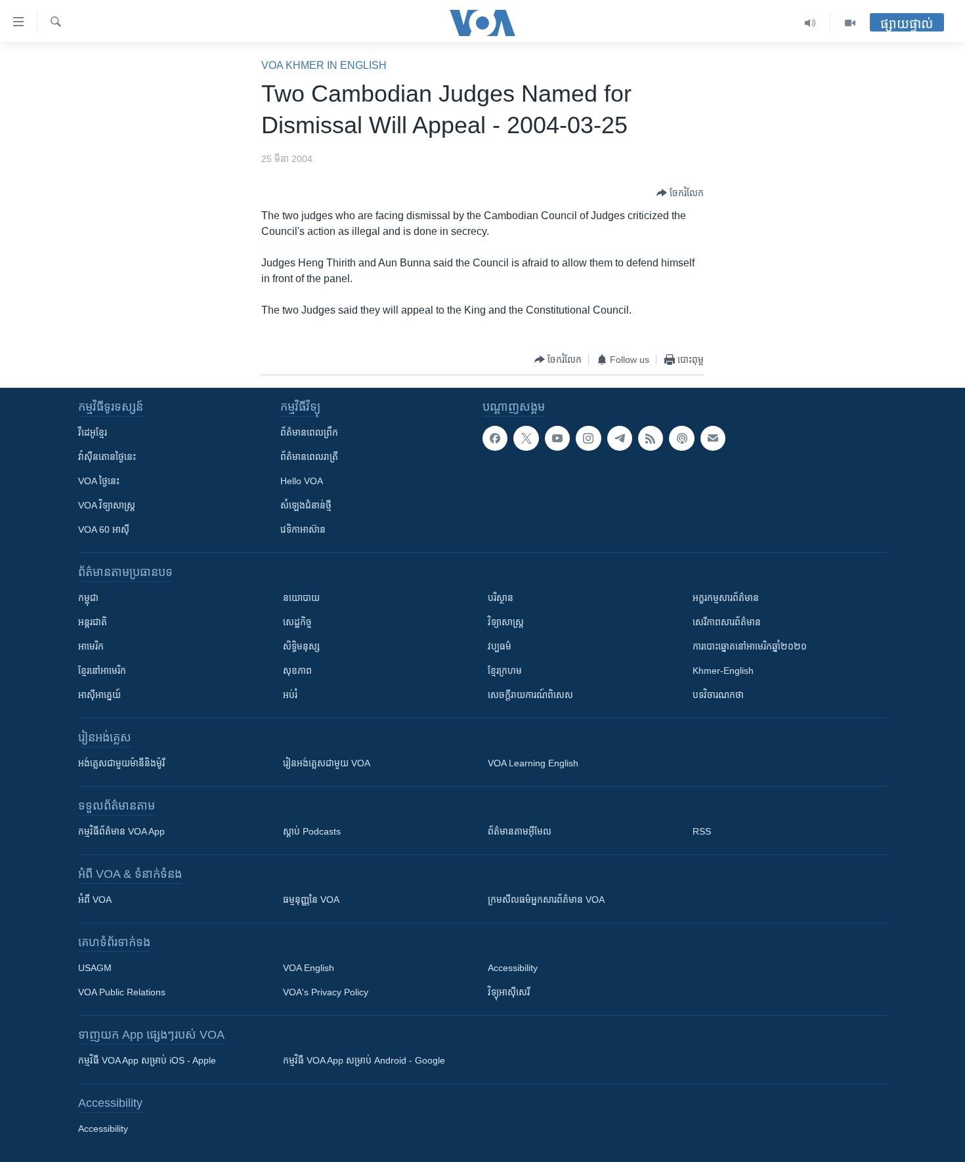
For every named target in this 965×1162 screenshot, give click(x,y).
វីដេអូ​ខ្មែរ (92, 432)
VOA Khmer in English (324, 65)
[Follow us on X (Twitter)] (525, 438)
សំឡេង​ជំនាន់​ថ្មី (306, 505)
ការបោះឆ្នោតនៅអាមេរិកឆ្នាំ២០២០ (750, 646)
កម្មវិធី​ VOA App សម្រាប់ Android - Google (364, 1060)
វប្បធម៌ (499, 646)
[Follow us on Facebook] (494, 438)
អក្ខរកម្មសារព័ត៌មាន (726, 597)
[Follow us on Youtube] (557, 438)
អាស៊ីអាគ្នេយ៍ (99, 695)
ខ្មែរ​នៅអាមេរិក (102, 670)
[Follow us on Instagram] (588, 438)
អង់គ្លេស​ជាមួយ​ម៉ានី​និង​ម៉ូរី (121, 763)
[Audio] (810, 23)
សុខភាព (297, 670)
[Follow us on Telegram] (619, 438)
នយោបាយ (301, 597)
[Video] (850, 23)
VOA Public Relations (121, 992)
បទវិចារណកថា (718, 695)
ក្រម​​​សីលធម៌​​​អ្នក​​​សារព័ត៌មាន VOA (546, 899)
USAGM (95, 968)
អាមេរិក (91, 646)
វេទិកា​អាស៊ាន (303, 529)
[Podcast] (681, 438)
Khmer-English (723, 670)
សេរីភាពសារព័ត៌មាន (727, 622)
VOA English (308, 968)
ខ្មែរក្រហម (505, 670)
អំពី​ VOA (95, 899)
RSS (702, 831)
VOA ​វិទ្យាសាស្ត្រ (106, 505)
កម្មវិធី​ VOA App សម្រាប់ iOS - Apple (147, 1060)
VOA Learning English (533, 763)
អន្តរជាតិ (92, 622)
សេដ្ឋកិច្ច (297, 622)
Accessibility (513, 968)
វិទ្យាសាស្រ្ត (506, 622)
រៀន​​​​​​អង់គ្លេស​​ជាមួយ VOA (326, 763)
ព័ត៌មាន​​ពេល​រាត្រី (309, 456)
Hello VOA (301, 481)
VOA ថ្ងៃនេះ (98, 481)
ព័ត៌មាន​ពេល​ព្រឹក (309, 432)
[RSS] (650, 438)
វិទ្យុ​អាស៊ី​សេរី (509, 992)
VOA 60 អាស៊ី (103, 529)
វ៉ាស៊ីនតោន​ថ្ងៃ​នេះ (107, 456)
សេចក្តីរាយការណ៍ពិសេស (530, 695)
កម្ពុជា (88, 597)
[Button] (680, 193)
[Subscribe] (712, 438)
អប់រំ (290, 695)
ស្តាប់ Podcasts (312, 831)
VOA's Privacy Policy (325, 992)
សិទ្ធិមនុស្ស (301, 646)
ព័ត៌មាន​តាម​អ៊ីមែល (519, 831)
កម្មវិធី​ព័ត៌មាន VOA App (121, 831)
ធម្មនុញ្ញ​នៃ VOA (311, 899)
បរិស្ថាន (500, 597)
